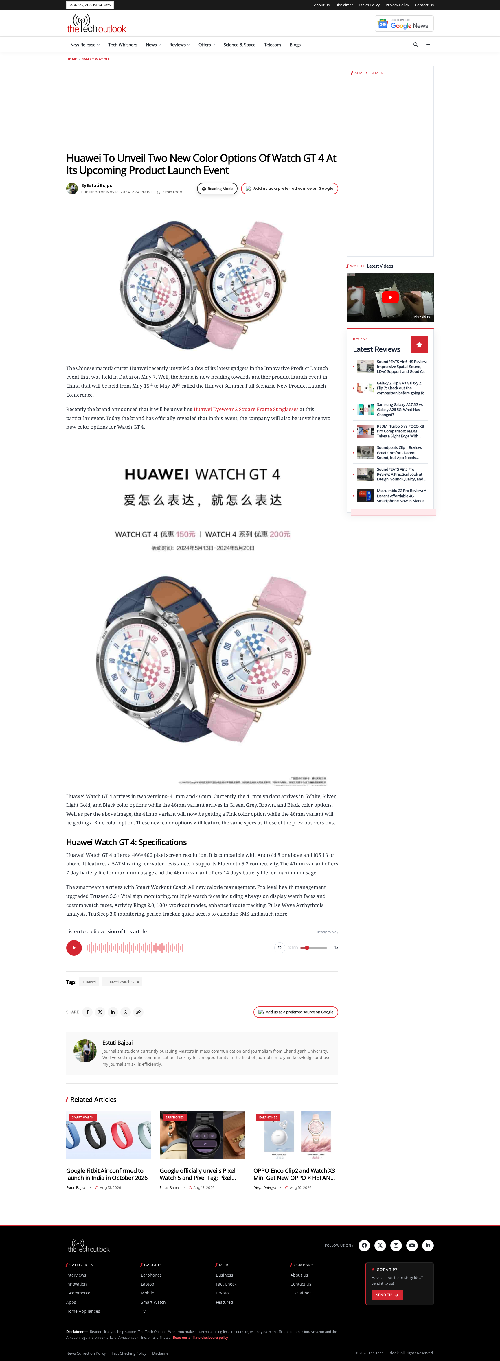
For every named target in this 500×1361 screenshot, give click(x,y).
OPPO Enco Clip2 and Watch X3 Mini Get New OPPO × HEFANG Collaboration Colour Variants (294, 1174)
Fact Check (226, 1284)
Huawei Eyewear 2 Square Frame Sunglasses (246, 409)
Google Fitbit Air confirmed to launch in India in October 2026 (107, 1174)
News (151, 44)
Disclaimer (344, 5)
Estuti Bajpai (117, 1042)
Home (71, 59)
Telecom (272, 44)
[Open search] (415, 44)
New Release (82, 44)
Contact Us (424, 5)
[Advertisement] (202, 106)
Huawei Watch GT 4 (122, 981)
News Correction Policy (86, 1353)
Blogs (295, 44)
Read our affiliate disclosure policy (200, 1337)
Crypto (222, 1293)
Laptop (147, 1284)
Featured (224, 1302)
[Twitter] (380, 1245)
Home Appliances (83, 1311)
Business (224, 1275)
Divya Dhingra (264, 1187)
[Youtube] (412, 1245)
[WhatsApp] (125, 1012)
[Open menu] (428, 44)
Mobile (147, 1293)
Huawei (89, 981)
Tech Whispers (122, 44)
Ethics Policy (369, 5)
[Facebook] (87, 1012)
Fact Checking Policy (129, 1353)
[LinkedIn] (113, 1012)
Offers (204, 44)
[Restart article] (279, 947)
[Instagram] (396, 1245)
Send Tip (384, 1294)
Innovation (76, 1284)
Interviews (76, 1275)
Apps (71, 1302)
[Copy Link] (138, 1012)
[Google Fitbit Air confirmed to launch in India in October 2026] (108, 1135)
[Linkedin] (428, 1245)
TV (143, 1311)
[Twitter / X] (100, 1012)
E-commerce (78, 1293)
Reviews (178, 44)
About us (322, 5)
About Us (299, 1275)
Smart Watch (95, 59)
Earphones (175, 1117)
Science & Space (239, 44)
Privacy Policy (397, 5)
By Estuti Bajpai (97, 185)
